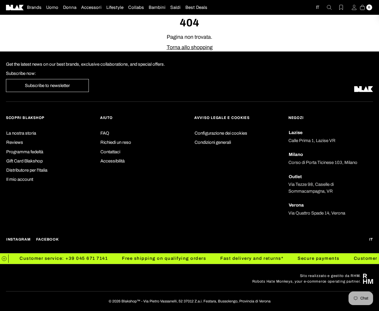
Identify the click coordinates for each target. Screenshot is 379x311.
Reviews (14, 142)
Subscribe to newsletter (47, 85)
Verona (296, 205)
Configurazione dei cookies (221, 133)
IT (317, 7)
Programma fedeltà (24, 151)
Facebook (47, 239)
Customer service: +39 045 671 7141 (56, 258)
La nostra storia (21, 133)
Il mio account (19, 179)
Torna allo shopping (190, 47)
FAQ (104, 133)
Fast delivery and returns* (243, 258)
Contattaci (110, 151)
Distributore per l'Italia (26, 170)
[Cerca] (325, 7)
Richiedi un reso (115, 142)
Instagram (18, 239)
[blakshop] (15, 7)
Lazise (296, 132)
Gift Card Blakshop (24, 161)
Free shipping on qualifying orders (156, 258)
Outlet (295, 176)
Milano (296, 154)
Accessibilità (112, 161)
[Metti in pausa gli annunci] (4, 258)
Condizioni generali (213, 142)
